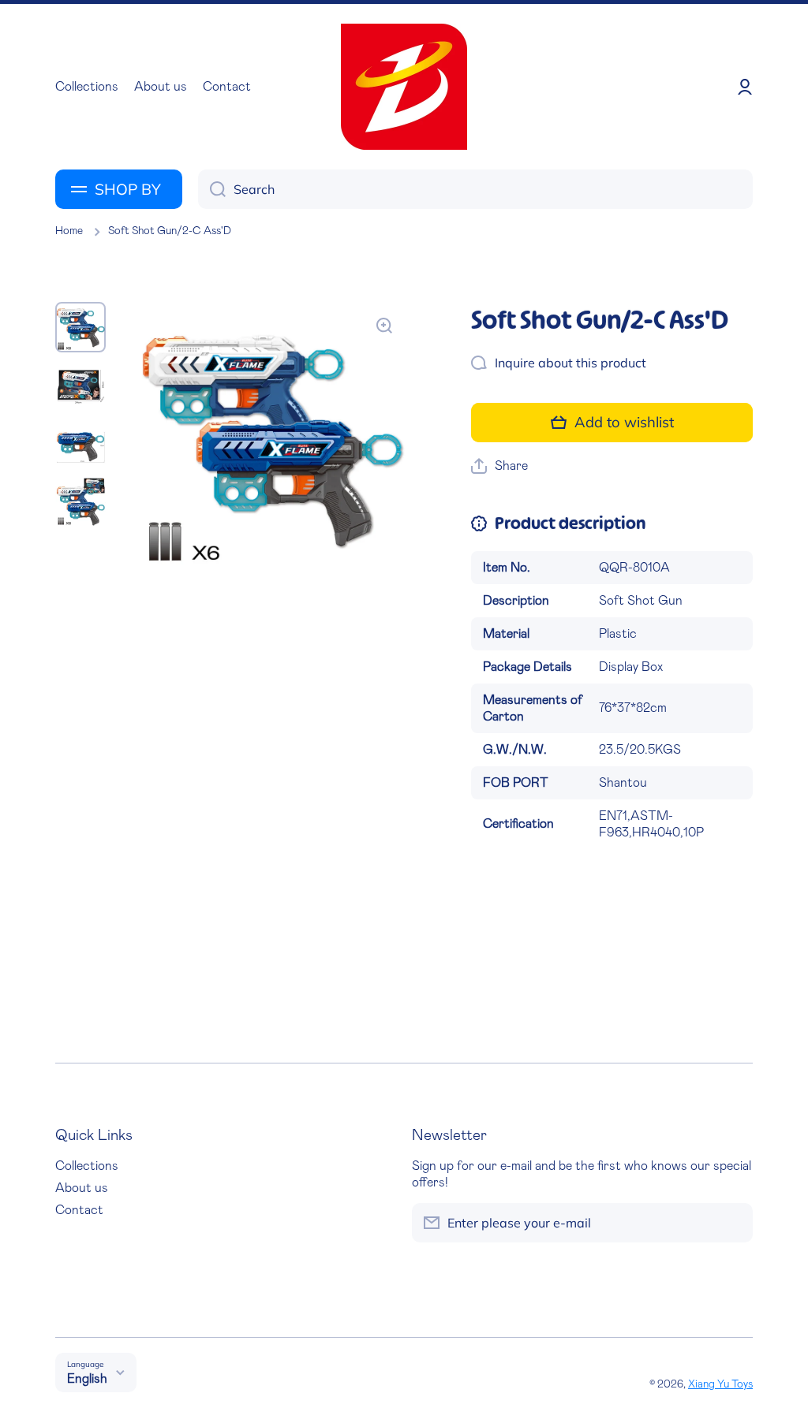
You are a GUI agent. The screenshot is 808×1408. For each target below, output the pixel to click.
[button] (499, 466)
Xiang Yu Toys (720, 1384)
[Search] (212, 189)
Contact (79, 1210)
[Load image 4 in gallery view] (80, 502)
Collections (86, 1166)
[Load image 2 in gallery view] (80, 385)
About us (81, 1188)
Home (69, 231)
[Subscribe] (733, 1222)
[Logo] (404, 87)
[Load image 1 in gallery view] (80, 327)
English (87, 1379)
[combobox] (475, 189)
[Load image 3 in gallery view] (80, 444)
